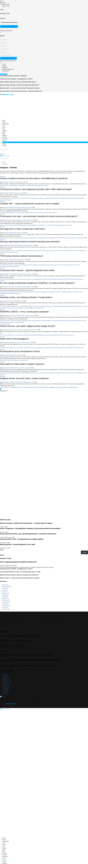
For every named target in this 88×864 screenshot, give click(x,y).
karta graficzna (4, 373)
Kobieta (4, 130)
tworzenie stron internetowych (16, 322)
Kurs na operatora (19, 185)
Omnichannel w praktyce (70, 198)
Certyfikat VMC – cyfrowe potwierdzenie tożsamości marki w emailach (29, 203)
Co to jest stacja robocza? (21, 347)
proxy (1, 360)
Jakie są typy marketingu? (11, 308)
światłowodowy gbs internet (44, 335)
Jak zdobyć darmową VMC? (49, 212)
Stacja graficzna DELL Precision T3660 (68, 373)
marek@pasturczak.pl (11, 703)
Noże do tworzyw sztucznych (8, 225)
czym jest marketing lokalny (40, 306)
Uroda (4, 144)
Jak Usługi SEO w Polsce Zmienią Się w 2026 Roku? (22, 229)
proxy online (12, 360)
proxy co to (6, 360)
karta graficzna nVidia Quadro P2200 (18, 373)
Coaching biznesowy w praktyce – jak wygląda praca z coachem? (16, 78)
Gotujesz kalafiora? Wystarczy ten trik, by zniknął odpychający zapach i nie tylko (20, 571)
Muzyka (4, 135)
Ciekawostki (5, 123)
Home (4, 64)
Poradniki (4, 139)
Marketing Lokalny (23, 308)
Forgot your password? (6, 30)
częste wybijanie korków (6, 387)
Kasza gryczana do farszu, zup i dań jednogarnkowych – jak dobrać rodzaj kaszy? (28, 534)
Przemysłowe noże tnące (65, 225)
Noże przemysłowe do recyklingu (43, 225)
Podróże (4, 137)
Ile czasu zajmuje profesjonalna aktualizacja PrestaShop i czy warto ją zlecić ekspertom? (37, 283)
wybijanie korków (73, 387)
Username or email (4, 13)
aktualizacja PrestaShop (6, 292)
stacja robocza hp (56, 347)
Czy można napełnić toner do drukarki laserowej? (13, 250)
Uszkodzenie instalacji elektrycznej (41, 387)
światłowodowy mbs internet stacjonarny (63, 335)
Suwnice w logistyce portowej (40, 185)
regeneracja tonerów (73, 250)
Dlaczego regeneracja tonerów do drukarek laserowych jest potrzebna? (30, 241)
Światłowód (34, 335)
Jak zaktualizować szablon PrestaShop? (57, 292)
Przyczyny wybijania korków (24, 387)
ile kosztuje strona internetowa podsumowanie (12, 320)
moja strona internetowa (31, 320)
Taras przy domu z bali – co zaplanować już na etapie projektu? (22, 539)
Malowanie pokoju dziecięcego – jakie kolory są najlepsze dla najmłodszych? (19, 85)
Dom (3, 125)
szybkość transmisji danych (11, 266)
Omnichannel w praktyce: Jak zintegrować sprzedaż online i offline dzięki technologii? (36, 189)
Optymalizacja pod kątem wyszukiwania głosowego (14, 237)
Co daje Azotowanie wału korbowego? (20, 279)
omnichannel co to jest (57, 198)
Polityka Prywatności (7, 69)
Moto (3, 134)
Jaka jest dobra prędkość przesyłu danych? (35, 265)
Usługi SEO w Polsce (35, 237)
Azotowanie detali (5, 279)
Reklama (4, 67)
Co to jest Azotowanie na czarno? (39, 279)
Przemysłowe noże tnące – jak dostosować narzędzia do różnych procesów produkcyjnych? (39, 216)
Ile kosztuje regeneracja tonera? (35, 250)
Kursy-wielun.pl (28, 185)
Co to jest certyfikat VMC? (26, 212)
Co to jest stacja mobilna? (7, 347)
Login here (13, 60)
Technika (4, 142)
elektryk (15, 387)
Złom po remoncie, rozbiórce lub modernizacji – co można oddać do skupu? (26, 523)
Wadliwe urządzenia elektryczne (59, 387)
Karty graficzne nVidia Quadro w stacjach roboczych (22, 364)
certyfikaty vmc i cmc (13, 212)
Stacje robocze (65, 347)
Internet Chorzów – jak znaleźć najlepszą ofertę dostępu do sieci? (27, 326)
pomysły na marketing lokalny (36, 308)
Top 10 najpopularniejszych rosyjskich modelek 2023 (13, 75)
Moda (4, 132)
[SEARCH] (86, 150)
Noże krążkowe (20, 225)
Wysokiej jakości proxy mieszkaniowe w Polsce (20, 351)
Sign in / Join (5, 6)
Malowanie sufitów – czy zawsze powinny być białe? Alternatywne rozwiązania (19, 88)
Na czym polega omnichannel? (42, 198)
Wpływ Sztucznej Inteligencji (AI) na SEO (52, 237)
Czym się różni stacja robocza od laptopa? (39, 347)
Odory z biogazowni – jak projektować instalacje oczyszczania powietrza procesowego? (30, 528)
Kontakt (4, 66)
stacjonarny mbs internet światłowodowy (20, 335)
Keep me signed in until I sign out (9, 22)
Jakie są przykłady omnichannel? (25, 198)
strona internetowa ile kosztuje (70, 320)
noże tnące (55, 225)
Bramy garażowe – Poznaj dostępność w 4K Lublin (17, 544)
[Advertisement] (44, 108)
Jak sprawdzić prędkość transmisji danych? (11, 265)
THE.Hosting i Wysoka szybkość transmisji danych (21, 256)
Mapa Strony (5, 70)
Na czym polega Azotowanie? (76, 279)
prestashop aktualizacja (13, 293)
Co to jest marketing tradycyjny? (24, 306)
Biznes (4, 122)
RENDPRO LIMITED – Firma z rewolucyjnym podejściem (24, 312)
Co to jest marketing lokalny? (8, 306)
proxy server (19, 360)
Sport (3, 140)
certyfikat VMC (4, 212)
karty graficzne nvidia (52, 373)
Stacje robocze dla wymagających (14, 339)
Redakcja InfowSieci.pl (9, 182)
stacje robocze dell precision (76, 347)
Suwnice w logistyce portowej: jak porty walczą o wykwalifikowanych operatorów (34, 178)
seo (29, 237)
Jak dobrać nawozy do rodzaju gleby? (12, 646)
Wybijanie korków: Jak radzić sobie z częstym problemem (24, 378)
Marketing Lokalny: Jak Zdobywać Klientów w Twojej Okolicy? (26, 297)
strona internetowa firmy (55, 320)
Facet (4, 127)
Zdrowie (4, 145)
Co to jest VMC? (37, 212)
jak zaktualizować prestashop (38, 292)
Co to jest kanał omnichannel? (8, 198)
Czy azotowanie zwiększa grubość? (58, 279)
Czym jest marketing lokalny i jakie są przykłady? (61, 306)
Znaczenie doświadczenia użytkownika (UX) (75, 237)
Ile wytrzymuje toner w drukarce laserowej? (56, 250)
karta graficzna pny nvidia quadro (37, 373)
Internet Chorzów (4, 335)
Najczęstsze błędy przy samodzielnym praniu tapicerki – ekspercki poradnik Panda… (21, 91)
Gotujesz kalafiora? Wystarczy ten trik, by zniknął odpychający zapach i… (18, 82)
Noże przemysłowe (29, 225)
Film (3, 128)
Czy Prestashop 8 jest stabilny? (21, 292)
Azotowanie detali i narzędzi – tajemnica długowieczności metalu (27, 270)
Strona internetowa (43, 320)
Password (2, 18)
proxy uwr (25, 360)
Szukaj (1, 549)
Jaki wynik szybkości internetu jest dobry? (58, 265)
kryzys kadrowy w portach (7, 185)
